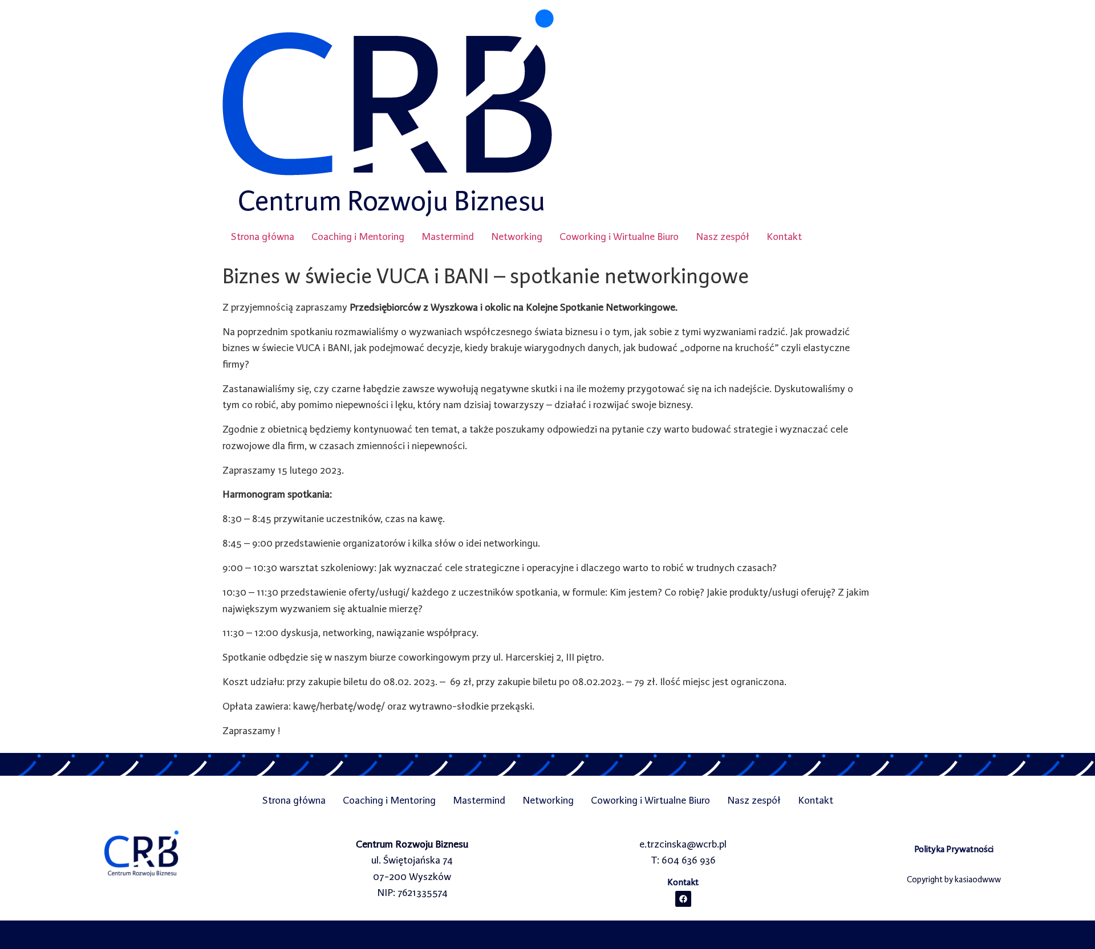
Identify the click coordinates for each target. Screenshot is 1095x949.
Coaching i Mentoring (357, 236)
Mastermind (447, 236)
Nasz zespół (722, 236)
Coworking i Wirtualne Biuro (619, 236)
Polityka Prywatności (953, 849)
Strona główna (262, 236)
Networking (516, 236)
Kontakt (784, 236)
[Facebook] (683, 899)
